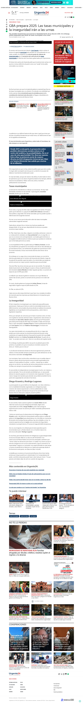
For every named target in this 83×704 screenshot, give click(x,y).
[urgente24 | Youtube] (71, 17)
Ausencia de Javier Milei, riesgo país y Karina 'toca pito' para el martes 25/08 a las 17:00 (49, 506)
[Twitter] (6, 22)
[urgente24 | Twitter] (67, 17)
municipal (23, 52)
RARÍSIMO (34, 665)
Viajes (21, 691)
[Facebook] (6, 20)
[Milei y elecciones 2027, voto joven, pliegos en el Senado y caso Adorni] (16, 502)
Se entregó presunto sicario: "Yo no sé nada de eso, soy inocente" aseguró (66, 506)
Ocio (41, 7)
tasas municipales (14, 516)
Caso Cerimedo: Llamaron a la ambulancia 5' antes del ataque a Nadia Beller (19, 667)
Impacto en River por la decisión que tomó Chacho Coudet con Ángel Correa (60, 181)
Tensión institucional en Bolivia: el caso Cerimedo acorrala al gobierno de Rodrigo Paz (18, 596)
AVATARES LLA (46, 500)
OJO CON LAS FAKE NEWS (61, 665)
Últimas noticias (5, 7)
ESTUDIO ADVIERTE (60, 171)
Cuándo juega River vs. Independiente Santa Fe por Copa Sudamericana (19, 618)
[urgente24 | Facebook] (65, 17)
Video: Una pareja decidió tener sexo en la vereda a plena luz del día (30, 480)
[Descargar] (6, 29)
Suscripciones (57, 683)
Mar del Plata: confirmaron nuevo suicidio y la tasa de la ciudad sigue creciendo (22, 106)
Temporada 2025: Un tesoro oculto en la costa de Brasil (26, 484)
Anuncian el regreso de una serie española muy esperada (26, 470)
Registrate (67, 13)
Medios (29, 7)
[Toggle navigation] (9, 13)
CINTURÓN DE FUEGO (16, 636)
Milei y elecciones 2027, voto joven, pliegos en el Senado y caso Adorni (16, 505)
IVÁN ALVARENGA (60, 167)
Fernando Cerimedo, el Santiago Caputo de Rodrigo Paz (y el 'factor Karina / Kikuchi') (41, 644)
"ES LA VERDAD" (59, 159)
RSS (54, 690)
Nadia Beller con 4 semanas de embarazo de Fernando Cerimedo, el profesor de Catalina (40, 666)
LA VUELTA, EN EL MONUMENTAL (18, 617)
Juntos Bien (78, 7)
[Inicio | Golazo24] (73, 17)
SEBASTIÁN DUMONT (29, 46)
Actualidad (14, 7)
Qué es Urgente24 (58, 688)
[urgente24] (14, 675)
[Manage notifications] (80, 701)
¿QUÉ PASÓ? (58, 179)
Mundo (22, 7)
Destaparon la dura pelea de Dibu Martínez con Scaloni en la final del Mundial (60, 162)
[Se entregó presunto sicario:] (66, 502)
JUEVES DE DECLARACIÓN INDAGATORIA (16, 665)
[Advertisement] (30, 77)
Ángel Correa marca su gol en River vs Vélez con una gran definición (19, 575)
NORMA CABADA (39, 601)
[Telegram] (6, 27)
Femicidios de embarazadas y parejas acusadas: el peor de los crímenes (32, 506)
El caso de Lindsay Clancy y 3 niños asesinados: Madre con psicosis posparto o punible (63, 644)
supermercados (14, 56)
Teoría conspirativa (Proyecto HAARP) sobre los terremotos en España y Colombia (64, 666)
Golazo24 (70, 7)
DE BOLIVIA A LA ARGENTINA (40, 637)
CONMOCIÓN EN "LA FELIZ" (61, 617)
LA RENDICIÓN (58, 144)
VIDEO (11, 574)
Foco (46, 7)
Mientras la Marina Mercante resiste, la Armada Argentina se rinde (60, 147)
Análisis (35, 7)
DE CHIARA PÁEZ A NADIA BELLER (34, 500)
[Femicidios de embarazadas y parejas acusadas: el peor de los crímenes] (33, 502)
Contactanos (56, 685)
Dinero (57, 7)
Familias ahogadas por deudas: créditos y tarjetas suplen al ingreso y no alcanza (29, 552)
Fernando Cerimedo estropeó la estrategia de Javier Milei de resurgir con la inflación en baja (63, 577)
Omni (51, 7)
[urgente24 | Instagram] (69, 17)
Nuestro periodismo (58, 692)
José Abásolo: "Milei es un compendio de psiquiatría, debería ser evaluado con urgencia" (43, 107)
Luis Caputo (35, 50)
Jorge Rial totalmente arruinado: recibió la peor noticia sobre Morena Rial (60, 154)
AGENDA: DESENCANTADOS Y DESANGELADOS (19, 500)
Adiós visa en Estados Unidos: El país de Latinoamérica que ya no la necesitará (29, 475)
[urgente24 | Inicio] (72, 694)
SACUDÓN (57, 152)
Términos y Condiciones (13, 698)
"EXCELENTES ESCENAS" (61, 556)
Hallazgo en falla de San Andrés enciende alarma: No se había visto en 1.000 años (60, 174)
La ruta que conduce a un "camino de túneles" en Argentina (27, 487)
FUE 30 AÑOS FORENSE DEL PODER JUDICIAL (44, 104)
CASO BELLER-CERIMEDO (65, 500)
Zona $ (63, 7)
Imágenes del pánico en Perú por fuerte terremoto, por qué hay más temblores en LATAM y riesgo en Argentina (19, 643)
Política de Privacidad (22, 698)
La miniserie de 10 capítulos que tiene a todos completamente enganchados (63, 558)
